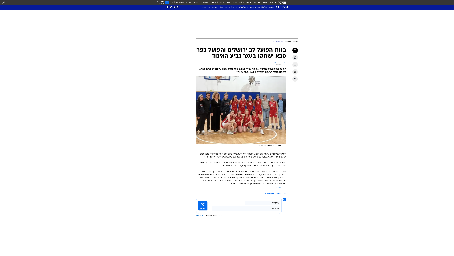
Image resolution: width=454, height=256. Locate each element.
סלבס (241, 2)
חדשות (273, 2)
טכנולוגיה (204, 2)
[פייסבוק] (167, 7)
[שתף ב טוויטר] (295, 72)
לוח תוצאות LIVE (267, 7)
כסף (235, 2)
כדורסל (234, 7)
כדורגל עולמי (243, 7)
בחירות (257, 2)
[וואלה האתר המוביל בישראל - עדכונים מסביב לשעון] (282, 2)
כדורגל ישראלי (255, 7)
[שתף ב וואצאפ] (295, 57)
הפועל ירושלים (281, 187)
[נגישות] (3, 2)
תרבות (249, 2)
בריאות (221, 2)
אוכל (229, 2)
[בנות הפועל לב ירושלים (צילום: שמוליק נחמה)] (241, 112)
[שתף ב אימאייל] (295, 79)
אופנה (196, 2)
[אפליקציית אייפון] (174, 7)
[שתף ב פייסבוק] (295, 64)
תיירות (213, 2)
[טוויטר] (170, 7)
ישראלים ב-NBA (225, 7)
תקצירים (215, 7)
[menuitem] (271, 2)
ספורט (265, 2)
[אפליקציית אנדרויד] (177, 7)
